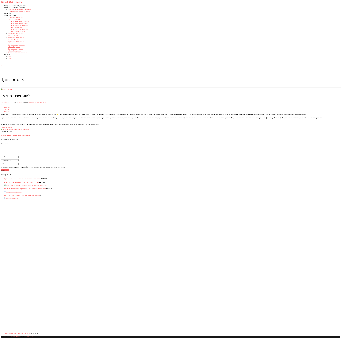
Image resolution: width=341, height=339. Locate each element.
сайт (10, 127)
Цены (9, 57)
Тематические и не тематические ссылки (17, 333)
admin (20, 102)
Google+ (7, 111)
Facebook (7, 107)
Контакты (7, 55)
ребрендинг (5, 127)
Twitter (6, 109)
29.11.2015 (4, 102)
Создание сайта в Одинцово (14, 8)
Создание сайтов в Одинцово (15, 6)
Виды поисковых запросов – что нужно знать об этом (21, 182)
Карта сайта (29, 337)
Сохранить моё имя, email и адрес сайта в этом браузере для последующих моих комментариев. (34, 167)
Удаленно (7, 13)
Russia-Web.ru (15, 337)
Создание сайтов (10, 15)
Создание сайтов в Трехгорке (17, 53)
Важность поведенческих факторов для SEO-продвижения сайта (25, 188)
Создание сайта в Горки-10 (20, 23)
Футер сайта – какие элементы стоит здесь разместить (22, 179)
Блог (9, 58)
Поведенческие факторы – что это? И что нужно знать (22, 195)
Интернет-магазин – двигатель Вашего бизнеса (15, 135)
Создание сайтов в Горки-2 (20, 21)
